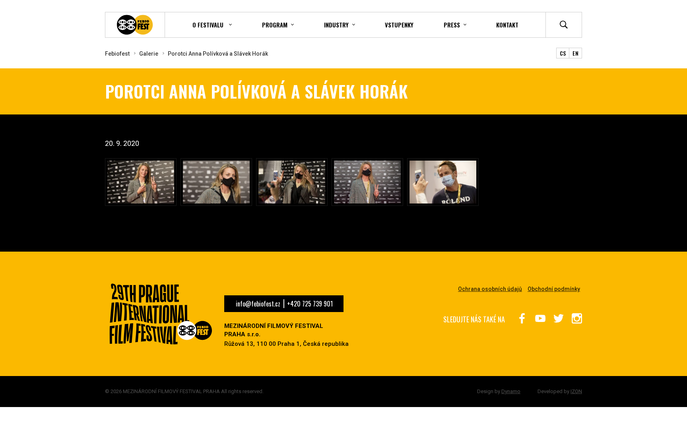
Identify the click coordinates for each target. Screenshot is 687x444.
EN (575, 53)
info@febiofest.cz (258, 303)
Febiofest (117, 53)
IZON (576, 391)
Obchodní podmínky (554, 289)
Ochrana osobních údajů (490, 289)
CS (563, 53)
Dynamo (510, 391)
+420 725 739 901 (310, 303)
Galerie (148, 53)
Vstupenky (399, 24)
